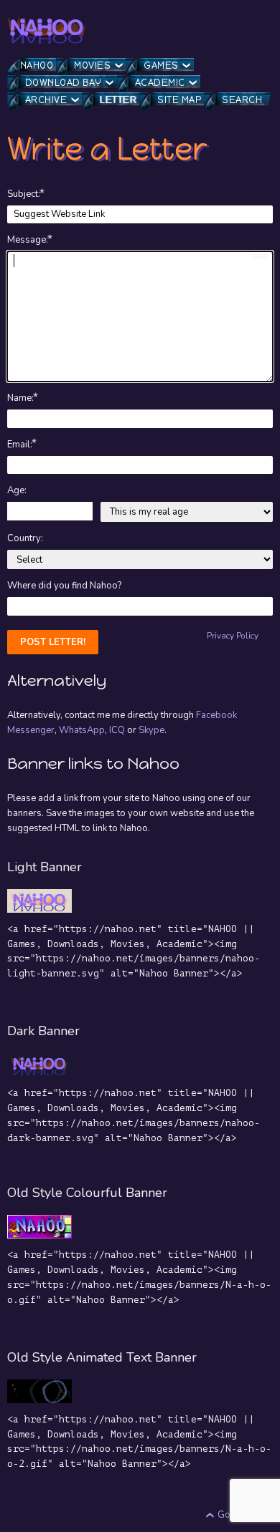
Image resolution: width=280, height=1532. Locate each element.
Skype (151, 730)
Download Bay (63, 82)
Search (242, 99)
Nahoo (37, 65)
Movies (92, 65)
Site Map (179, 99)
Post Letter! (52, 642)
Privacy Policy (232, 635)
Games (161, 65)
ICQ (117, 730)
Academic (160, 82)
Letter (118, 99)
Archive (46, 99)
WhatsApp (82, 730)
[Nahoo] (46, 29)
